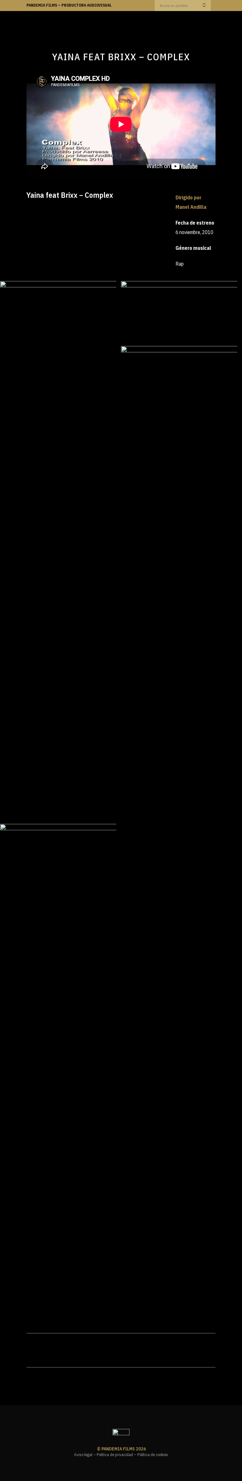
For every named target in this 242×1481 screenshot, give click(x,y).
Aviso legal (83, 1454)
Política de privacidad (115, 1454)
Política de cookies (152, 1454)
